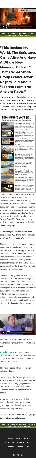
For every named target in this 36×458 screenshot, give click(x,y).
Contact (10, 447)
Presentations (22, 438)
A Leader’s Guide (7, 352)
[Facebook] (14, 455)
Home (10, 438)
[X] (18, 455)
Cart (27, 447)
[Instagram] (22, 455)
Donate (19, 447)
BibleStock (9, 442)
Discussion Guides (8, 377)
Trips (29, 442)
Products (20, 442)
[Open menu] (31, 4)
